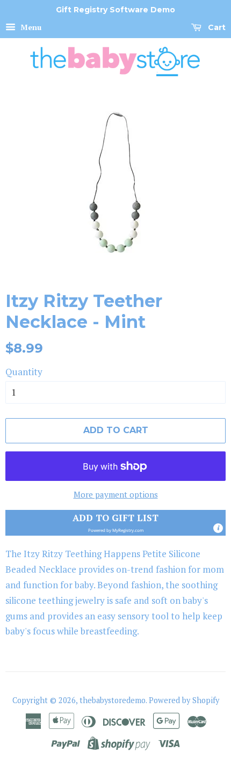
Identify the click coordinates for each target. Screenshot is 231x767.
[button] (115, 523)
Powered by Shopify (184, 700)
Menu (29, 27)
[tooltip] (218, 528)
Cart (216, 27)
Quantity (23, 372)
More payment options (116, 494)
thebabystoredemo (113, 700)
